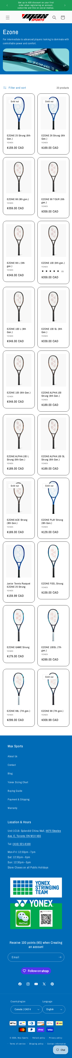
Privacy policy (55, 1037)
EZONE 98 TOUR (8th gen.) (53, 201)
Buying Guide (15, 790)
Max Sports (23, 1037)
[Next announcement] (65, 5)
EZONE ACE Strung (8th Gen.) (17, 521)
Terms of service (18, 1043)
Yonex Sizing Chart (18, 782)
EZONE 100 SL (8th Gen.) (51, 330)
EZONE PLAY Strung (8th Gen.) (52, 521)
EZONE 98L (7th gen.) (18, 711)
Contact (12, 765)
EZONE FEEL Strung (52, 583)
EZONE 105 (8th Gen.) (19, 392)
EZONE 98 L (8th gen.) (16, 264)
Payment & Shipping (19, 799)
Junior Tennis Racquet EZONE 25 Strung (18, 585)
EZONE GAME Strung (18, 647)
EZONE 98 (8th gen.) (18, 199)
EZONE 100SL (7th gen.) (51, 649)
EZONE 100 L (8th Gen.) (16, 330)
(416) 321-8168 (22, 844)
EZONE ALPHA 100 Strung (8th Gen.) (51, 394)
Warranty (12, 808)
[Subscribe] (60, 957)
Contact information (56, 1043)
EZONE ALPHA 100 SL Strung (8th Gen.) (53, 458)
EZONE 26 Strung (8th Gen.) (53, 137)
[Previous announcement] (7, 5)
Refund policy (38, 1037)
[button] (7, 17)
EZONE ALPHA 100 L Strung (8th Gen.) (18, 458)
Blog (10, 773)
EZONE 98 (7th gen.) (52, 711)
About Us (12, 756)
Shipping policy (36, 1043)
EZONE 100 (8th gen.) (53, 263)
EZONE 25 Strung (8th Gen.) (18, 137)
